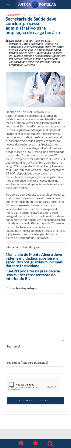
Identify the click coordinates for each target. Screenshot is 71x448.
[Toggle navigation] (8, 4)
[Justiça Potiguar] (20, 443)
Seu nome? (14, 346)
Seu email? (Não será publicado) (28, 362)
